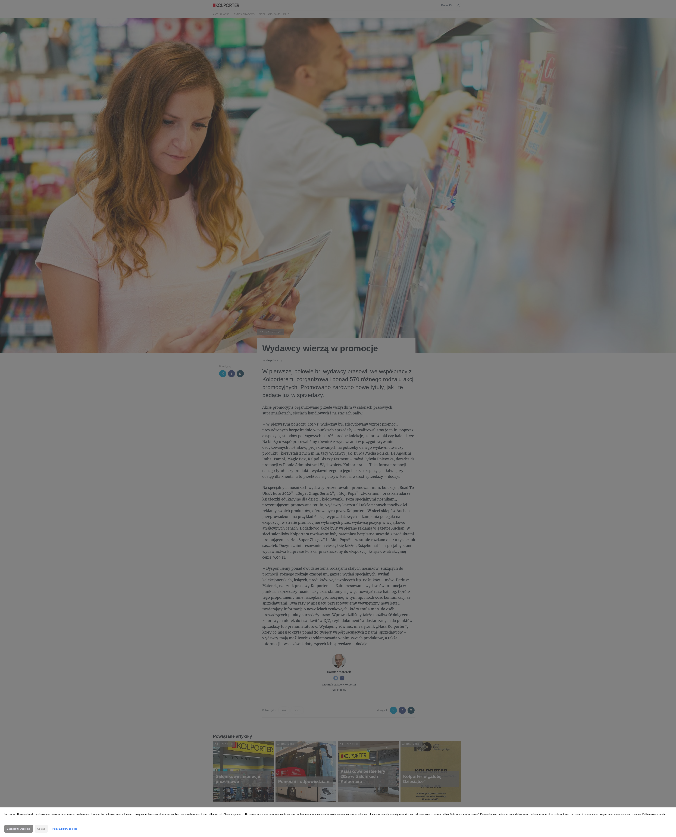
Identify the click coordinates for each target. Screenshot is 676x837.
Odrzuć (41, 828)
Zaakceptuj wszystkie (18, 828)
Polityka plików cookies (64, 828)
